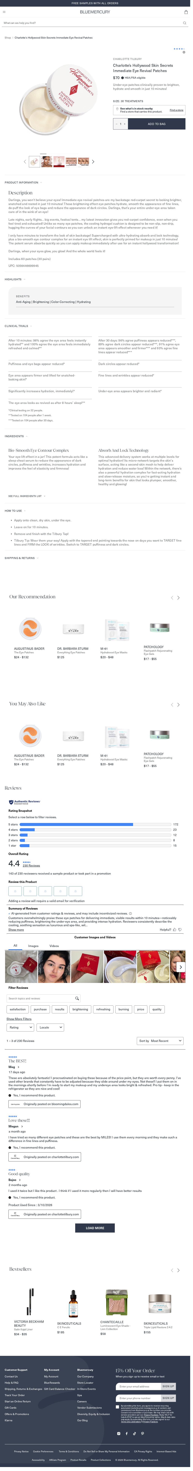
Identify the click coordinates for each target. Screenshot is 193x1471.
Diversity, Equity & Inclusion (93, 1414)
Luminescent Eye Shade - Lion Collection (115, 1327)
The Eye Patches (24, 652)
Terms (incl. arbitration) (131, 1422)
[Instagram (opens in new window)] (119, 1432)
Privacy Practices (151, 1415)
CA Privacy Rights (143, 1451)
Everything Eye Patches (71, 652)
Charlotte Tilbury (127, 59)
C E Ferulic (63, 1327)
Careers (82, 1401)
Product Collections (101, 1460)
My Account (51, 1376)
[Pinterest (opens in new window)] (142, 1432)
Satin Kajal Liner (23, 1329)
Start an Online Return (18, 1401)
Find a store (176, 110)
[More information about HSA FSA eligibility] (122, 77)
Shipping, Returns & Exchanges (23, 1389)
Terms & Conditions (69, 1451)
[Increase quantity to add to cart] (126, 123)
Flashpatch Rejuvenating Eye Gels (158, 652)
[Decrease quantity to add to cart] (115, 123)
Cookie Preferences (43, 1451)
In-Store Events (86, 1389)
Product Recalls (78, 1460)
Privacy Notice (21, 1451)
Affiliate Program (57, 1460)
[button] (186, 12)
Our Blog (82, 1420)
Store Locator (85, 1382)
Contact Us (11, 1376)
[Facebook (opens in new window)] (127, 1432)
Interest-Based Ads (166, 1451)
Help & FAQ (11, 1382)
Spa (79, 1395)
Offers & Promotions (17, 1414)
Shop (8, 37)
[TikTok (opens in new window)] (135, 1432)
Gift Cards (10, 1407)
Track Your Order (15, 1395)
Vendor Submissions (89, 1407)
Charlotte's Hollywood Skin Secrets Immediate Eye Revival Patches (54, 37)
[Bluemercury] (95, 11)
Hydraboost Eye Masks (113, 652)
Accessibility (38, 1460)
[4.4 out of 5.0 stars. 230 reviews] (179, 49)
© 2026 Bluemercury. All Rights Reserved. (137, 1460)
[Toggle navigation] (4, 12)
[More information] (183, 52)
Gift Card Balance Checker (59, 1389)
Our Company (85, 1376)
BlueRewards (52, 1382)
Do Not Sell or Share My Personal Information (106, 1451)
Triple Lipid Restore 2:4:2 (158, 1327)
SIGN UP (168, 1386)
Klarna (8, 1420)
